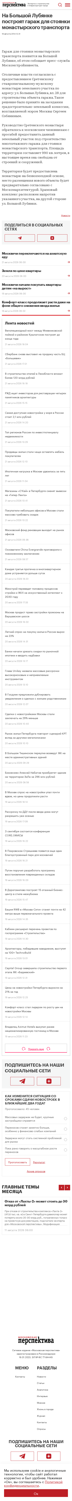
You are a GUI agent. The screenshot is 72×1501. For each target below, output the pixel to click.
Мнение (41, 1402)
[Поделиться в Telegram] (20, 238)
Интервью (42, 1396)
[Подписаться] (52, 238)
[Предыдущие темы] (61, 1187)
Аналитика (42, 1389)
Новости (65, 215)
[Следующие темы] (67, 1187)
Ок (36, 1493)
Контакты (20, 1376)
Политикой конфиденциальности (33, 1483)
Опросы (41, 1428)
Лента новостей (19, 323)
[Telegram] (22, 1081)
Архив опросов (36, 1171)
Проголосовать (17, 1162)
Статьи (40, 1382)
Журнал (41, 1415)
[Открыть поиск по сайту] (60, 5)
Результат (39, 1162)
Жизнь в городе (45, 1409)
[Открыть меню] (67, 4)
